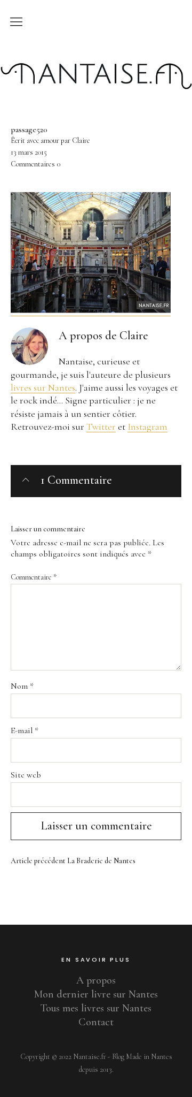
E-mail (24, 730)
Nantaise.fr (96, 55)
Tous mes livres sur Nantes (96, 1008)
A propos (96, 980)
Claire (133, 335)
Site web (26, 775)
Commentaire (34, 577)
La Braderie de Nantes (73, 861)
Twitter (101, 426)
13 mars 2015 (29, 152)
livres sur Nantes (43, 387)
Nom (22, 686)
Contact (96, 1022)
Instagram (147, 426)
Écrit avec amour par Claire (50, 140)
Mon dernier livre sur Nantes (96, 994)
